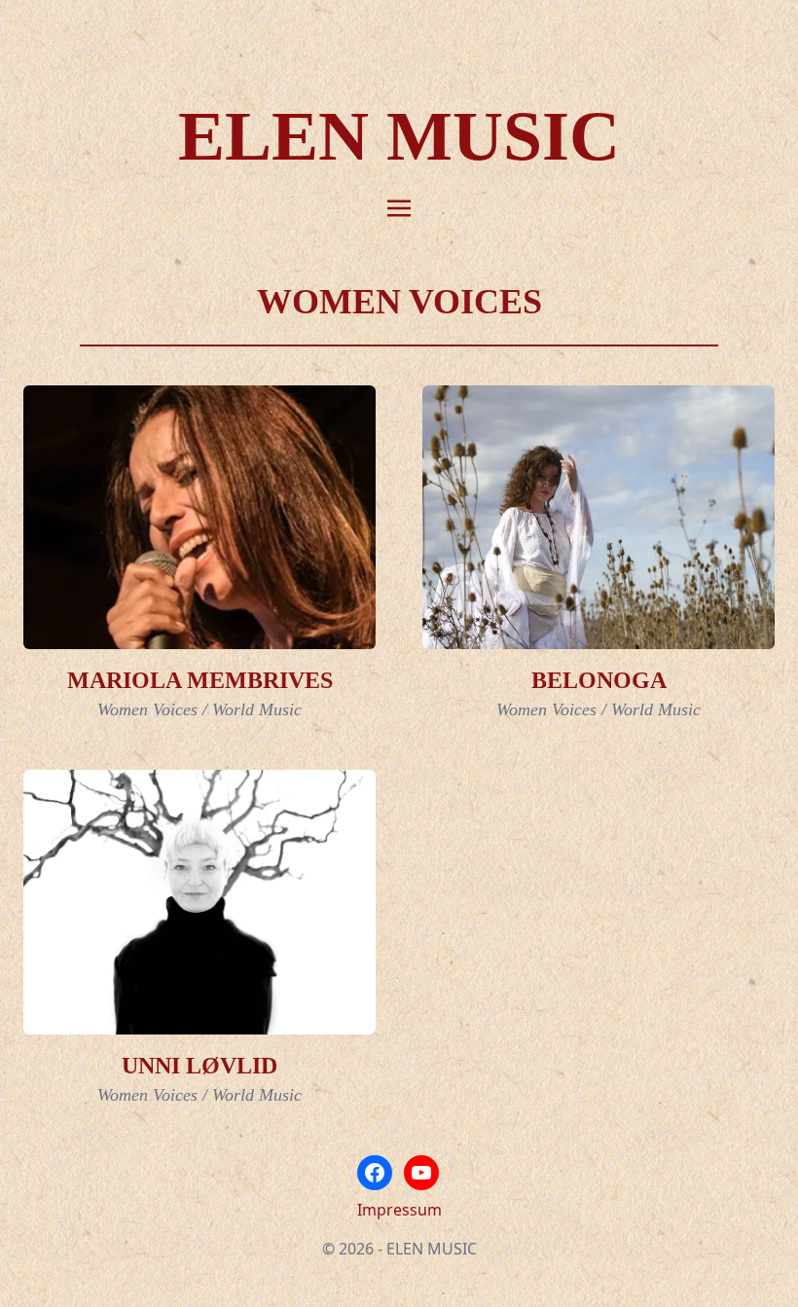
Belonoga (599, 680)
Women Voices (147, 709)
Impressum (399, 1209)
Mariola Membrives (200, 680)
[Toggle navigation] (399, 206)
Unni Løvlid (199, 1065)
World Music (257, 709)
